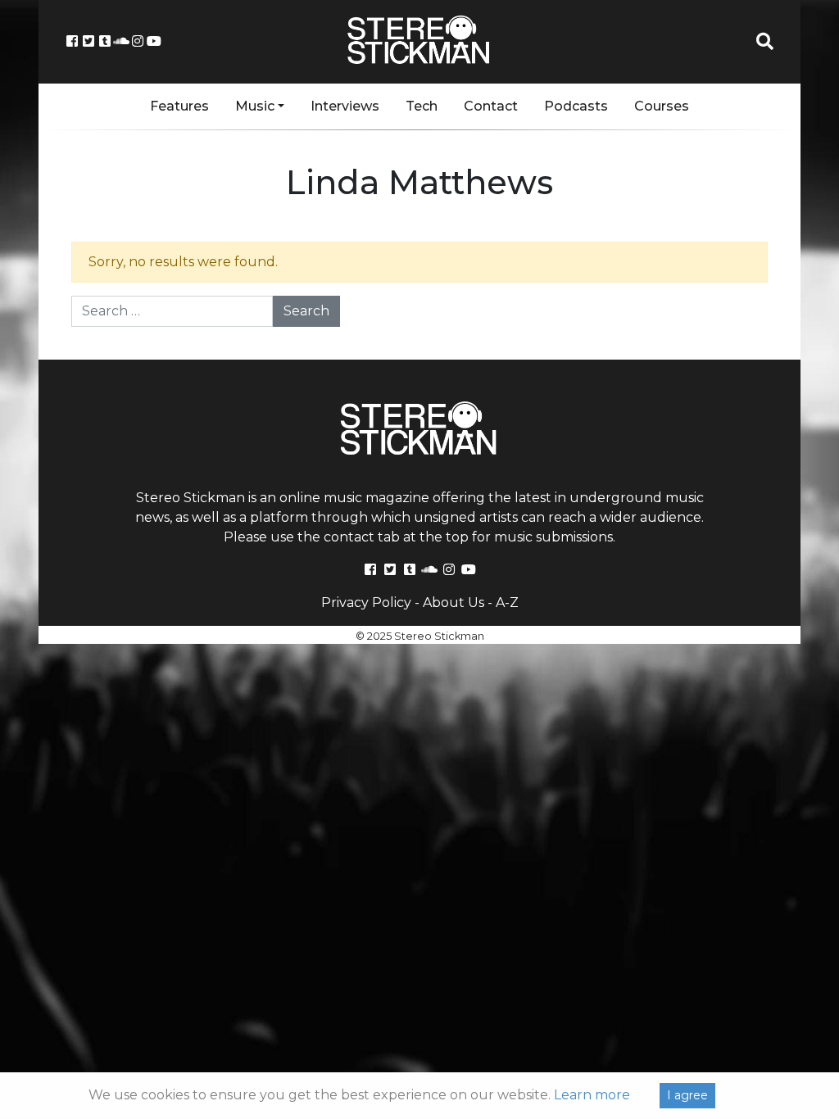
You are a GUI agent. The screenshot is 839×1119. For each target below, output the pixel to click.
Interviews (345, 106)
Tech (422, 106)
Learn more (592, 1095)
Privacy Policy (366, 602)
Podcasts (576, 106)
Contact (491, 106)
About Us (453, 602)
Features (179, 106)
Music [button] (254, 106)
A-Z (507, 602)
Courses (661, 106)
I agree (687, 1095)
